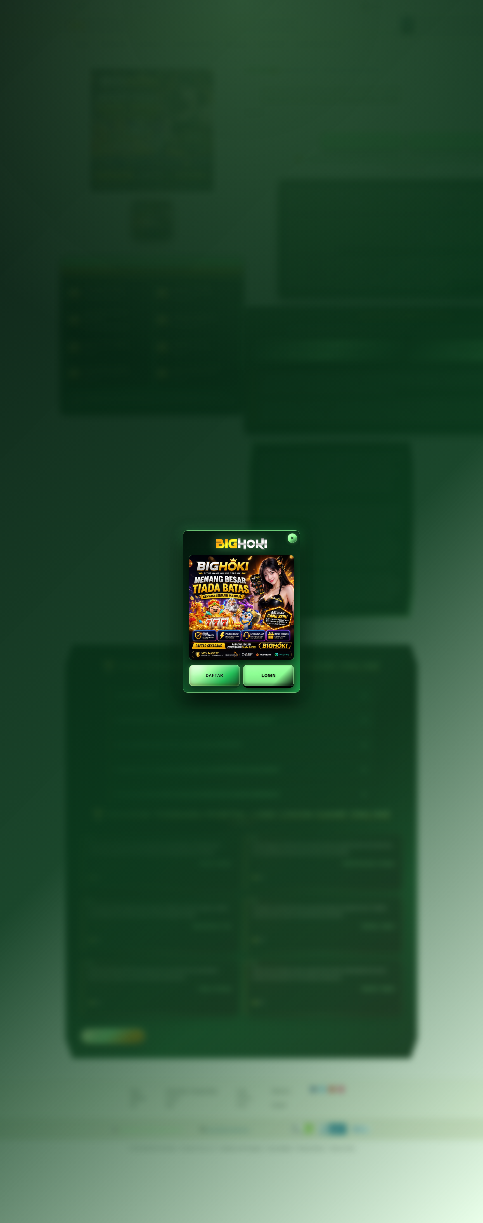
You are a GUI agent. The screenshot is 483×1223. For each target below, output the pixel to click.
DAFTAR (214, 675)
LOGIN (269, 675)
